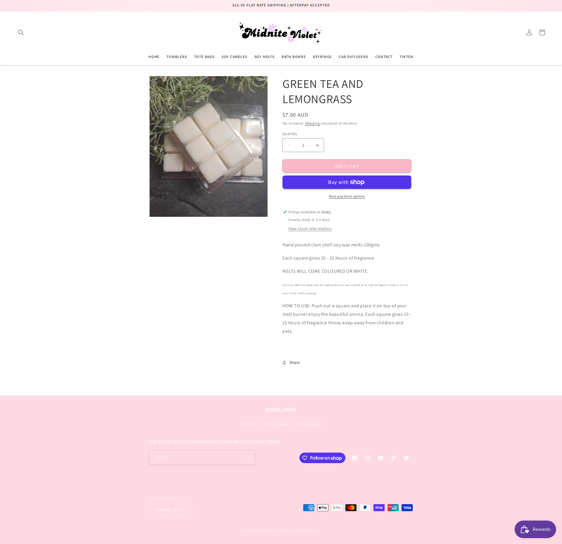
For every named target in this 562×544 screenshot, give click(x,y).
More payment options (347, 196)
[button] (21, 32)
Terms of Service (276, 424)
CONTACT (247, 424)
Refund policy (310, 424)
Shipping (312, 123)
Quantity (289, 133)
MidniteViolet (265, 530)
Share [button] (294, 362)
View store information (310, 228)
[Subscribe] (247, 457)
